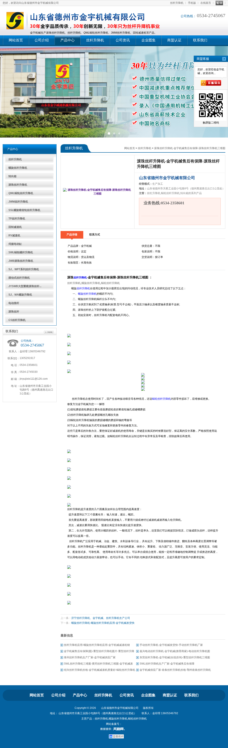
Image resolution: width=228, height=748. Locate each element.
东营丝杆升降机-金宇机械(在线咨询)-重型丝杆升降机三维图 (175, 657)
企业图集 (148, 40)
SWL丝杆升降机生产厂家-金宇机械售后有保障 (167, 663)
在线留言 (205, 2)
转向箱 (12, 176)
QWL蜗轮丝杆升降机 (20, 193)
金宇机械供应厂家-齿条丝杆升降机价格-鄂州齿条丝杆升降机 (175, 669)
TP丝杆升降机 (16, 218)
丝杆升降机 (176, 2)
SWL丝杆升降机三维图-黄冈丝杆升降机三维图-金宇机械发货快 (98, 664)
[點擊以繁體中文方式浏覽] (219, 3)
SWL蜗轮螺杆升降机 (20, 252)
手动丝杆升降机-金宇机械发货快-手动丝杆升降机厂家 (171, 645)
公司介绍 (42, 40)
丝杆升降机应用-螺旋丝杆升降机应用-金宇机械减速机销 (97, 645)
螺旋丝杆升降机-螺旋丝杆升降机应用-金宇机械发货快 (102, 622)
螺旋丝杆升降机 (17, 167)
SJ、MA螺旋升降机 (20, 294)
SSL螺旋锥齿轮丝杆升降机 (24, 210)
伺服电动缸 (15, 243)
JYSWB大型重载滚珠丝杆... (24, 286)
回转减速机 (15, 227)
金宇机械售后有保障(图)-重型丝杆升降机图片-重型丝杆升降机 (99, 652)
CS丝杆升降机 (17, 320)
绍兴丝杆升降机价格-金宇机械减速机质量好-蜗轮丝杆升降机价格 (99, 670)
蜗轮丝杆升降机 (110, 283)
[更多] (49, 332)
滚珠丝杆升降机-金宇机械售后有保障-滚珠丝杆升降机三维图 (189, 148)
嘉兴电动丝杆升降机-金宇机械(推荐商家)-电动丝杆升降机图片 (175, 652)
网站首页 (16, 40)
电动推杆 (13, 303)
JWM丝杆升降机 (18, 201)
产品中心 (67, 40)
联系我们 (200, 40)
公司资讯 (123, 40)
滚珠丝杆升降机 (17, 184)
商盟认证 (174, 40)
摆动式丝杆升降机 (19, 277)
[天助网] (114, 729)
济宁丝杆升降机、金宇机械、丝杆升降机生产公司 (100, 618)
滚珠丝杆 (13, 311)
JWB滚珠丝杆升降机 (20, 260)
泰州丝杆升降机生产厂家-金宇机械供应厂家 (90, 657)
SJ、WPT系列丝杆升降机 (23, 269)
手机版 (192, 2)
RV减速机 (14, 235)
